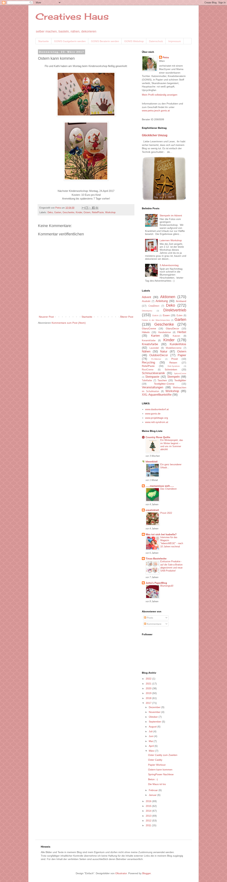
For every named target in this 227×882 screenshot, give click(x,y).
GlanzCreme (149, 328)
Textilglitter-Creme (164, 383)
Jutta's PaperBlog (156, 582)
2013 (149, 815)
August (153, 726)
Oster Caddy (155, 759)
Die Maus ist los (157, 784)
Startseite (43, 41)
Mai (151, 741)
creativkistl (152, 510)
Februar (154, 790)
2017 (149, 703)
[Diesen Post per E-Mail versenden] (83, 208)
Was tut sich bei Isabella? (161, 534)
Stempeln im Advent (171, 215)
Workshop (110, 212)
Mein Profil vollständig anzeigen (159, 94)
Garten (57, 212)
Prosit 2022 (166, 513)
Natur (163, 351)
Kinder (79, 212)
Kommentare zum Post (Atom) (69, 322)
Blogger (146, 873)
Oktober (154, 716)
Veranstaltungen (152, 387)
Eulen (179, 315)
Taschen (162, 380)
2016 (149, 801)
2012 (149, 820)
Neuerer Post (46, 316)
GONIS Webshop (134, 41)
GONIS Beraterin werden (105, 41)
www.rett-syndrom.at (156, 422)
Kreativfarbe (150, 344)
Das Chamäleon (168, 488)
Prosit (174, 358)
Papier (182, 355)
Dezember (155, 707)
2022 (149, 678)
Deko (50, 212)
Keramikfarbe (149, 340)
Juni (151, 736)
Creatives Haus (72, 16)
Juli (151, 731)
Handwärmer (164, 332)
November (155, 712)
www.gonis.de (152, 413)
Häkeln (146, 332)
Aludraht (146, 301)
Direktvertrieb (174, 310)
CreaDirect (153, 306)
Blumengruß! (166, 585)
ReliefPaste (98, 212)
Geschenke (68, 212)
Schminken (171, 369)
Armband (181, 301)
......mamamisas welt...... (160, 485)
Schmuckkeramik (153, 373)
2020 (149, 688)
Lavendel (154, 348)
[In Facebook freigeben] (93, 208)
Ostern (87, 212)
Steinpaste (152, 376)
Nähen (146, 351)
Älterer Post (126, 316)
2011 (149, 825)
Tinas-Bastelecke (156, 558)
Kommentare (153, 623)
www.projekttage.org (156, 417)
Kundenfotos (178, 344)
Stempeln (173, 376)
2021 (149, 683)
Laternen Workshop (171, 240)
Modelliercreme (173, 348)
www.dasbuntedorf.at (157, 409)
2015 (149, 806)
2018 (149, 698)
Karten (155, 335)
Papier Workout (156, 764)
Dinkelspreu (147, 311)
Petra (166, 57)
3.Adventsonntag (169, 265)
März (152, 750)
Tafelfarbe (147, 380)
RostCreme (147, 369)
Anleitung (162, 301)
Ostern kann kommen (160, 769)
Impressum (174, 41)
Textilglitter (180, 380)
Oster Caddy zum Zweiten (162, 755)
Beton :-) (153, 779)
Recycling (148, 362)
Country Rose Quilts (158, 437)
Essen (166, 315)
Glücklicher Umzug (154, 135)
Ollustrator (121, 873)
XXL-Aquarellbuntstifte (156, 394)
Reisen (173, 362)
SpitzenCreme (180, 373)
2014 (149, 810)
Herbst (181, 332)
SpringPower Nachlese (161, 774)
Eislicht (155, 315)
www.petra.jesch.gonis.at (156, 110)
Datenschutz (156, 41)
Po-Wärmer (156, 359)
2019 (149, 693)
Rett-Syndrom (174, 366)
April (151, 746)
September (155, 721)
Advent (146, 297)
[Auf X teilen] (90, 208)
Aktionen (167, 297)
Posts (149, 617)
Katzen (176, 336)
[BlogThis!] (86, 208)
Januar (153, 795)
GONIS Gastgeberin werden (70, 41)
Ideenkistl (151, 461)
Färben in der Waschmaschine (156, 320)
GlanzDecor (172, 328)
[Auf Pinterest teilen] (97, 208)
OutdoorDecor (158, 355)
